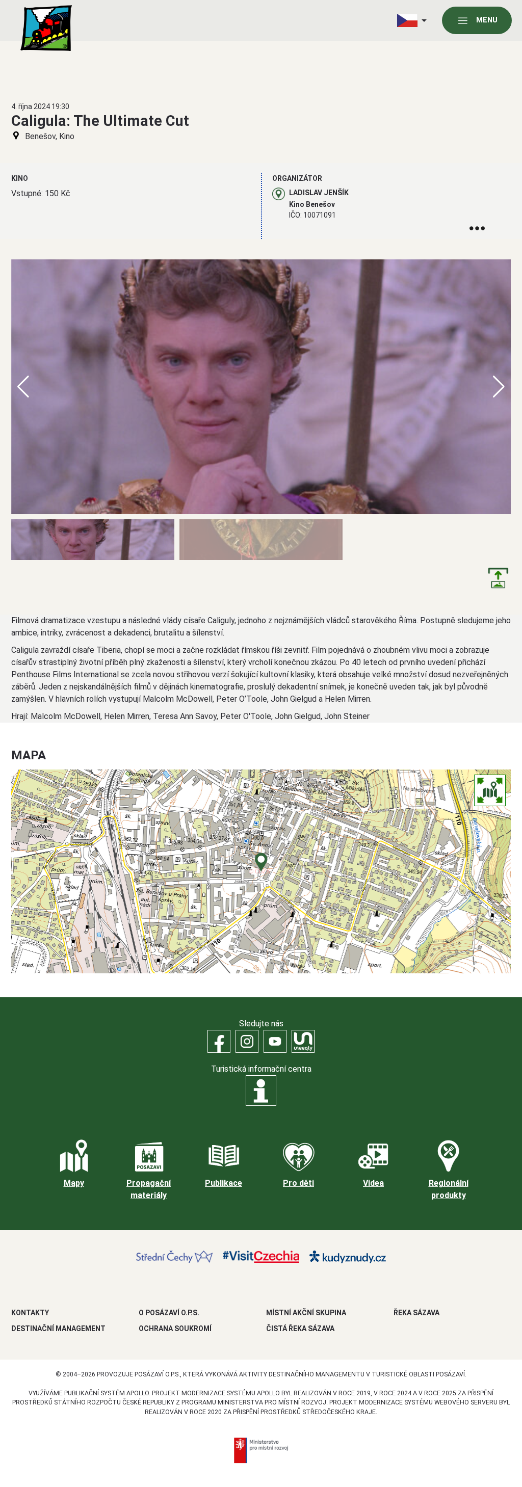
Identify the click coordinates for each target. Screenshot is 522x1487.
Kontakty (30, 1313)
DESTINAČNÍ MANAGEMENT (58, 1328)
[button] (499, 387)
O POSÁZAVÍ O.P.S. (169, 1313)
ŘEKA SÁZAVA (416, 1313)
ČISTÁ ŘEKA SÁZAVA (300, 1328)
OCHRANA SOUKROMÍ (175, 1328)
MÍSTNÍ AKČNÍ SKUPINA (306, 1313)
